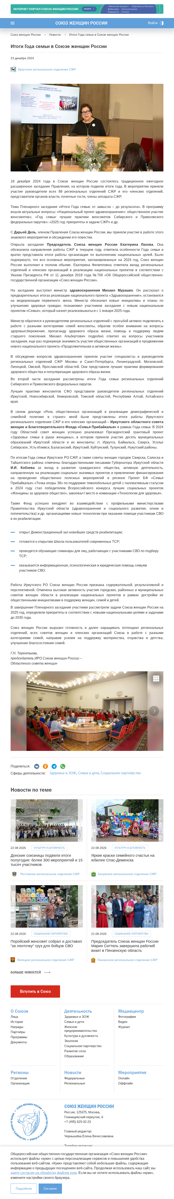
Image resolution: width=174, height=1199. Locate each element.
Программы (19, 1037)
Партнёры (18, 1032)
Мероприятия (132, 1072)
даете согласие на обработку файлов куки (44, 1173)
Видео (122, 1022)
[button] (20, 711)
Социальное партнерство (82, 1046)
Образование (74, 1056)
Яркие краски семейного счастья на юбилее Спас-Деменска (122, 857)
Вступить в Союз (35, 991)
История (17, 1022)
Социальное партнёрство (121, 773)
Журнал (124, 1027)
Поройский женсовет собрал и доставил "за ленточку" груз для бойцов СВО (46, 943)
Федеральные (74, 1078)
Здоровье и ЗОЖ (62, 773)
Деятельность (78, 1011)
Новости (72, 1072)
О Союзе (19, 1011)
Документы (19, 1042)
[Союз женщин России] (29, 1121)
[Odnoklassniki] (45, 766)
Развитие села (75, 1051)
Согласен (50, 1188)
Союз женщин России (81, 23)
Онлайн (123, 1078)
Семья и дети (88, 773)
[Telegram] (54, 766)
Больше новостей (26, 972)
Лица (14, 1016)
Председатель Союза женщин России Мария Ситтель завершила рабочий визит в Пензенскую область (125, 946)
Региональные (74, 1083)
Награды (17, 1027)
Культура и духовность (49, 848)
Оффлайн (125, 1083)
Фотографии (127, 1016)
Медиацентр (131, 1011)
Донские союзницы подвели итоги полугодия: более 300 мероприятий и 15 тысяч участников (47, 860)
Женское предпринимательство (80, 1028)
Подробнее (24, 1188)
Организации (20, 1083)
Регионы (20, 1072)
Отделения (19, 1078)
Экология (71, 1041)
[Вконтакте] (36, 766)
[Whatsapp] (62, 766)
